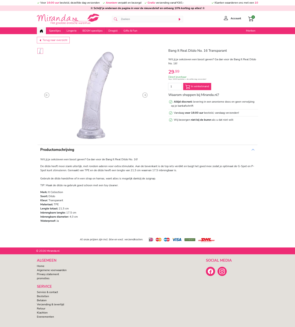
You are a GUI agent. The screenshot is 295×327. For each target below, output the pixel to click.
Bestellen (43, 296)
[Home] (41, 30)
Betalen (42, 300)
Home (40, 266)
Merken (250, 31)
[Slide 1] (40, 51)
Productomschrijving (57, 149)
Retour (41, 308)
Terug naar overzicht (54, 40)
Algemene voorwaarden (52, 270)
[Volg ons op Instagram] (222, 271)
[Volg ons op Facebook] (210, 271)
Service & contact (47, 292)
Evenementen (45, 317)
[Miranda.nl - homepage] (72, 19)
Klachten (42, 313)
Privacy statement (48, 274)
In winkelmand (199, 86)
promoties (43, 278)
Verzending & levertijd (50, 304)
